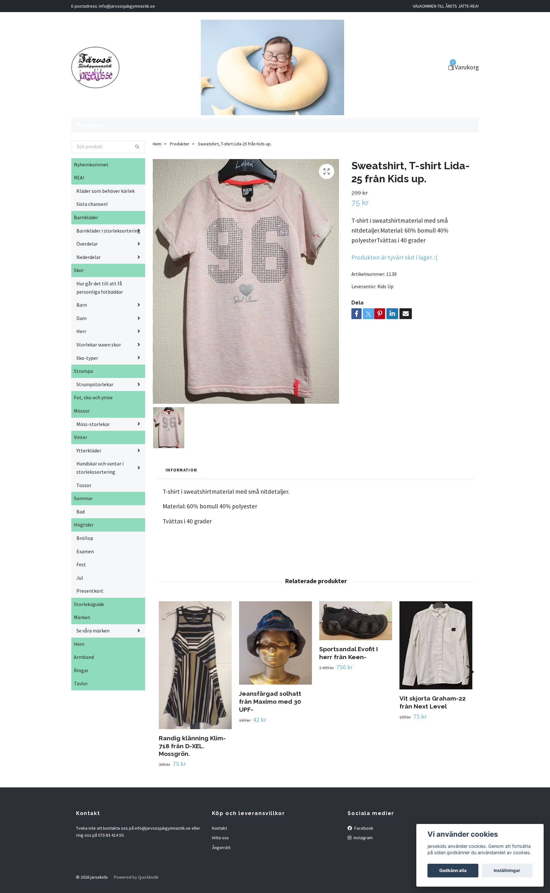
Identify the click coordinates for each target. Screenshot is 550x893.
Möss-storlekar (93, 424)
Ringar (81, 670)
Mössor (82, 411)
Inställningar (507, 870)
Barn (81, 305)
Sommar (83, 498)
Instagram (363, 838)
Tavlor (81, 683)
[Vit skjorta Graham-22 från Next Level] (435, 645)
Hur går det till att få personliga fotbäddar (99, 287)
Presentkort (89, 591)
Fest (81, 564)
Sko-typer (87, 358)
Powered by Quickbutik (136, 877)
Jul (79, 578)
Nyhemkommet (91, 164)
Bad (80, 511)
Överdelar (87, 244)
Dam (81, 318)
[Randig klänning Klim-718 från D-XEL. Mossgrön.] (195, 665)
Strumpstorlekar (94, 384)
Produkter (90, 125)
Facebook (363, 828)
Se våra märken (92, 630)
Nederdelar (88, 257)
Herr (81, 331)
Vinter (80, 437)
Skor (79, 270)
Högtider (84, 524)
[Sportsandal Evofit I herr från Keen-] (355, 620)
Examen (85, 551)
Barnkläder (86, 217)
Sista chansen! (92, 204)
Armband (84, 657)
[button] (469, 672)
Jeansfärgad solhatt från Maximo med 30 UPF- (270, 701)
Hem (79, 644)
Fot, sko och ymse (93, 397)
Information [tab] (181, 469)
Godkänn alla (453, 870)
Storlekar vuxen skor (98, 344)
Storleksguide (89, 604)
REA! (79, 177)
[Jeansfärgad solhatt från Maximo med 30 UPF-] (275, 643)
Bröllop (84, 538)
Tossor (83, 485)
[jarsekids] (95, 67)
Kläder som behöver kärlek (105, 191)
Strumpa (83, 371)
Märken (82, 617)
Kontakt (219, 828)
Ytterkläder (88, 450)
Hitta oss (220, 838)
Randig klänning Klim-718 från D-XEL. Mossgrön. (192, 746)
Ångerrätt (221, 847)
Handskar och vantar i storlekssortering (99, 467)
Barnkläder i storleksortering (108, 230)
